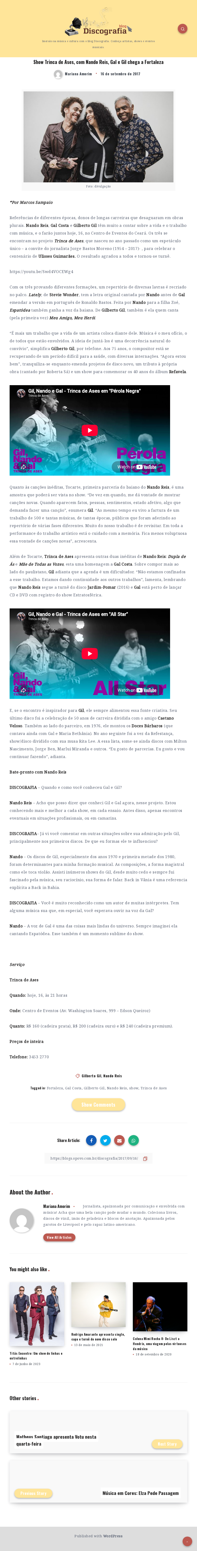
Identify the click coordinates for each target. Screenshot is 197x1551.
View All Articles (59, 1237)
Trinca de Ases (154, 1088)
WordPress (113, 1536)
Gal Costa (73, 1088)
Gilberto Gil (91, 1075)
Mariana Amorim (56, 1206)
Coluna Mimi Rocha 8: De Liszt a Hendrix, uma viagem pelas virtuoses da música (159, 1343)
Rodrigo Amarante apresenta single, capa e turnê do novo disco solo (98, 1337)
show (133, 1088)
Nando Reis (112, 1075)
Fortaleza (55, 1088)
